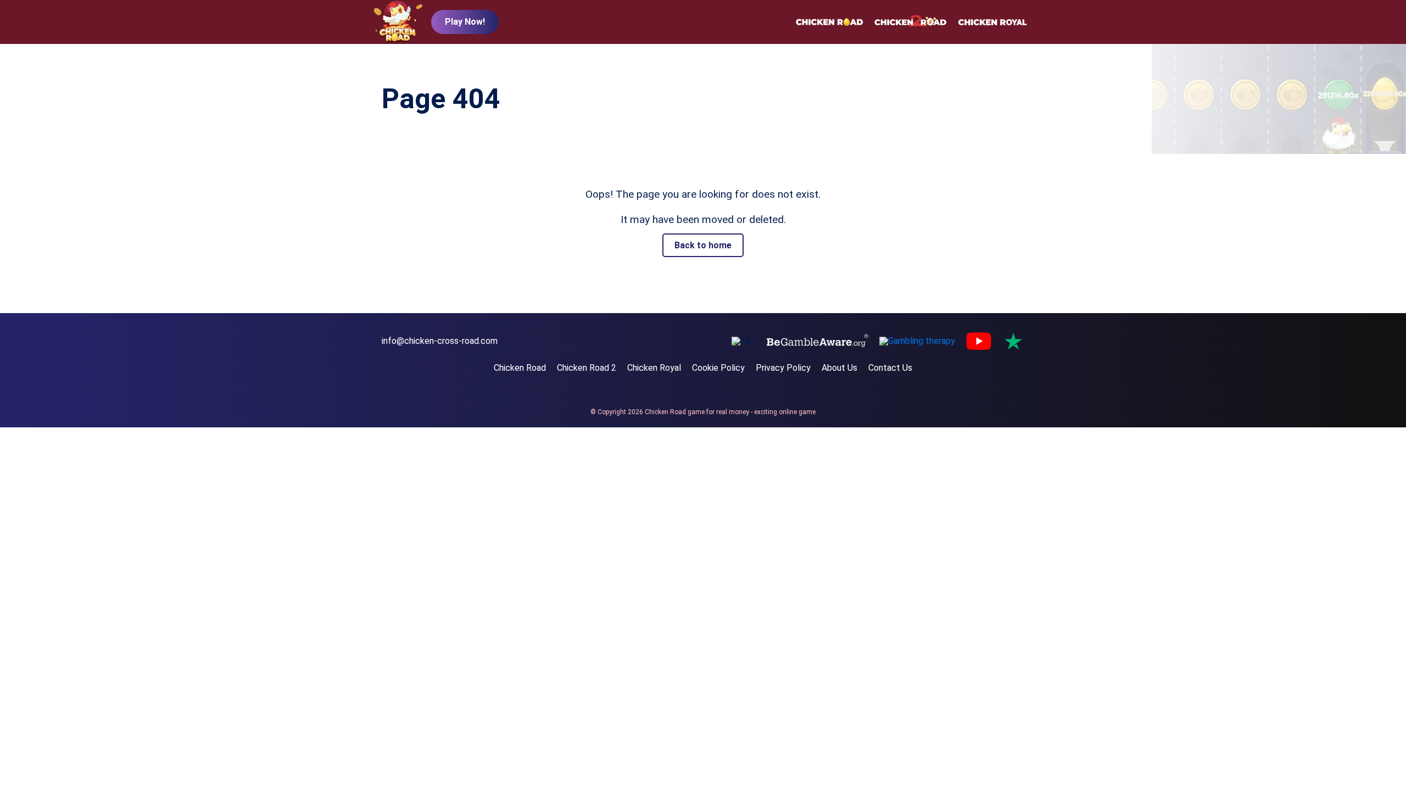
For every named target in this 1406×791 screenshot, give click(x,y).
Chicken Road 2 (586, 368)
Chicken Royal (654, 368)
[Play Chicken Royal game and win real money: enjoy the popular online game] (992, 21)
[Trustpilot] (1013, 341)
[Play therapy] (917, 341)
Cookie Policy (718, 368)
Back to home (703, 245)
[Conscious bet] (817, 341)
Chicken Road (520, 368)
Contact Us (890, 368)
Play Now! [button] (465, 21)
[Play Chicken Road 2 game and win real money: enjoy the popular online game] (910, 22)
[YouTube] (978, 341)
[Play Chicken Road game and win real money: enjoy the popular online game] (398, 22)
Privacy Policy (783, 368)
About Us (839, 368)
